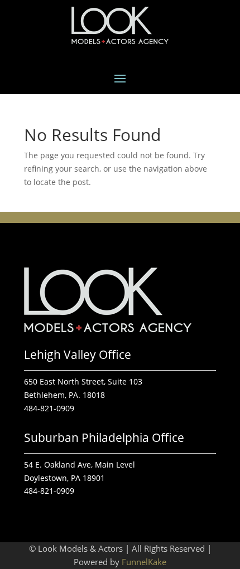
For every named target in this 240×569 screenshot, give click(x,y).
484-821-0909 (49, 408)
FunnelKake (144, 561)
